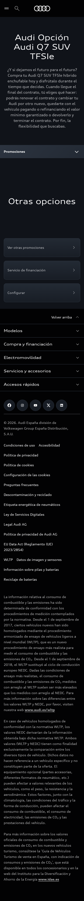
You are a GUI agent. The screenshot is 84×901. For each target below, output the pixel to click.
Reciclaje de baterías (20, 579)
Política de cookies (19, 465)
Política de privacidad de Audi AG (30, 534)
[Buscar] (17, 8)
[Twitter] (48, 405)
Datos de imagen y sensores (39, 560)
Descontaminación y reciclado (28, 495)
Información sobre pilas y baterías (31, 569)
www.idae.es (48, 879)
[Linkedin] (61, 405)
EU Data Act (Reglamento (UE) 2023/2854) (28, 547)
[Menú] (7, 8)
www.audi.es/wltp (40, 710)
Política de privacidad (21, 455)
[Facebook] (9, 405)
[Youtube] (35, 405)
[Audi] (42, 8)
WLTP (8, 560)
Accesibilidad (49, 445)
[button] (42, 331)
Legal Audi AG (15, 524)
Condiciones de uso (19, 445)
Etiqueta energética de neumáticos (32, 505)
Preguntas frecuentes (21, 485)
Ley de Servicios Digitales (24, 514)
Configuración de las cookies (27, 475)
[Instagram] (22, 405)
